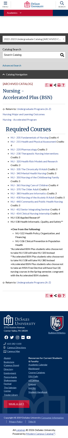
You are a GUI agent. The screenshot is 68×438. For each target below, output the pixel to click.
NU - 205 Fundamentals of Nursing (29, 137)
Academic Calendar (37, 364)
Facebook (6, 337)
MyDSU (32, 388)
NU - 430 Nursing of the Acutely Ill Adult (33, 197)
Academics (12, 12)
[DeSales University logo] (34, 4)
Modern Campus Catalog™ (40, 433)
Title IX (32, 421)
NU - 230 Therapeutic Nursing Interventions (35, 153)
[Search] (62, 54)
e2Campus (33, 380)
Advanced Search (12, 65)
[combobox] (34, 39)
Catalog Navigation (16, 74)
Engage (32, 384)
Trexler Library (11, 394)
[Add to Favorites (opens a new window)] (51, 85)
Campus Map (13, 351)
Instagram (17, 337)
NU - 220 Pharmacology (24, 149)
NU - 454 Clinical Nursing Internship (30, 213)
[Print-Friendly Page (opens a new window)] (59, 85)
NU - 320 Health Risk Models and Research (34, 161)
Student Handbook (37, 392)
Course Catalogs (36, 372)
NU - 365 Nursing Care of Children (29, 185)
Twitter (11, 337)
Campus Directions (16, 347)
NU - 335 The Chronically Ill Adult (29, 169)
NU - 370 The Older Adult (25, 189)
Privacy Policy (15, 421)
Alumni (7, 358)
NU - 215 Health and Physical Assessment (33, 141)
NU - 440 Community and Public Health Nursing (37, 201)
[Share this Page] (55, 85)
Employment (10, 373)
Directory (8, 369)
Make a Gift (16, 404)
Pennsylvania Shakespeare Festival (10, 380)
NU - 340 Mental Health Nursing (28, 173)
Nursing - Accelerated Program (20, 119)
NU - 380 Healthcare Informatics (28, 193)
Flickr (22, 337)
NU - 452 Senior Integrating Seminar (30, 209)
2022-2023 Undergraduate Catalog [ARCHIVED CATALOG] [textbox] (34, 39)
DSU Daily (33, 376)
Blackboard (33, 368)
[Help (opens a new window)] (63, 85)
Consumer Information (52, 417)
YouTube (28, 337)
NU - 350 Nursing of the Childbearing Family (35, 177)
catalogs (20, 429)
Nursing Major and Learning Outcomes (24, 114)
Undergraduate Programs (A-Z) (34, 108)
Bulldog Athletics (56, 332)
